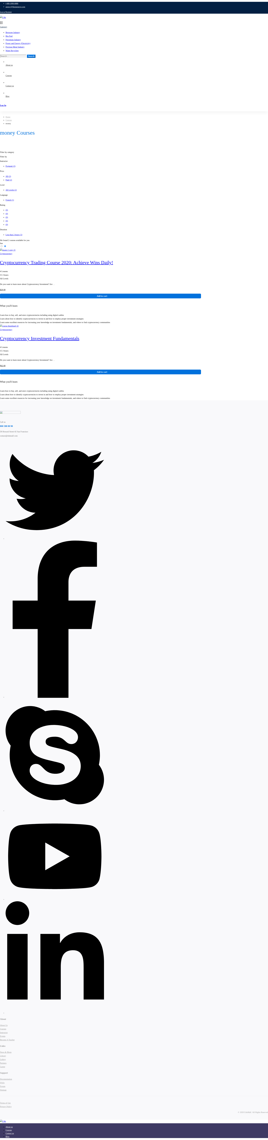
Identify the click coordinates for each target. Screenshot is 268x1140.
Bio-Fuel (9, 36)
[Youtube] (55, 899)
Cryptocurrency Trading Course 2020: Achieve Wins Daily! (56, 262)
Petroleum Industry (13, 40)
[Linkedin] (55, 1013)
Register (8, 12)
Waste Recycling (12, 51)
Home (8, 117)
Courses (9, 120)
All (8, 176)
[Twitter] (55, 539)
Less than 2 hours (14, 235)
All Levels (11, 190)
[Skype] (55, 811)
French (10, 200)
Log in (2, 12)
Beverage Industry (13, 32)
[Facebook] (55, 697)
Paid (9, 180)
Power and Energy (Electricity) (18, 43)
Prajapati (10, 166)
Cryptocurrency (6, 254)
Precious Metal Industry (15, 47)
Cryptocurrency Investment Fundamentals (39, 338)
